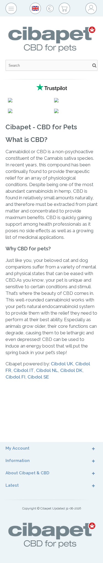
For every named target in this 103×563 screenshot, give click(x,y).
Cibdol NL (47, 370)
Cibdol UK (62, 363)
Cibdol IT (23, 370)
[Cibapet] (51, 24)
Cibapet (45, 508)
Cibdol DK (71, 370)
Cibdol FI (15, 377)
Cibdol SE (38, 377)
